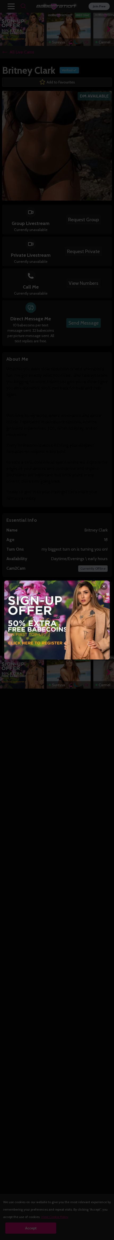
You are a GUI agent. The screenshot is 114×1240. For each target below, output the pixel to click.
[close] (104, 586)
